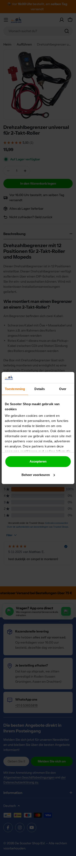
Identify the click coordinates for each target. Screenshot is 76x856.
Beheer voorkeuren (36, 475)
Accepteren (38, 461)
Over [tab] (62, 389)
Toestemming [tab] (15, 389)
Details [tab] (39, 389)
